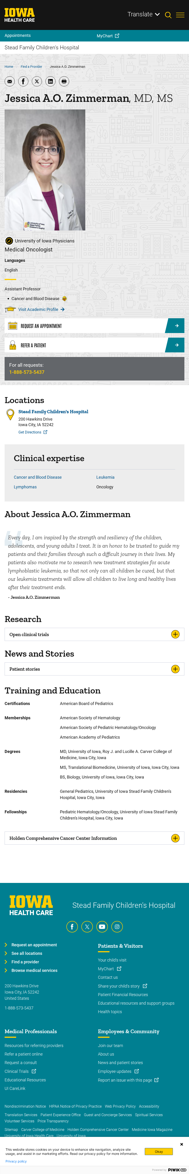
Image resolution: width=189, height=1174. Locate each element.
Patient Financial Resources (123, 994)
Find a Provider (31, 66)
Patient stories (24, 669)
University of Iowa (71, 1136)
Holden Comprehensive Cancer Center (98, 1129)
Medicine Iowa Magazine (152, 1129)
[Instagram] (117, 926)
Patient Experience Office (61, 1115)
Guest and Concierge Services (108, 1115)
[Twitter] (87, 926)
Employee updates (115, 1071)
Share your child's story (119, 986)
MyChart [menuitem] (105, 35)
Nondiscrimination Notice (25, 1106)
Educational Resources (25, 1079)
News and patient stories (120, 1062)
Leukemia (105, 477)
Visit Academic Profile (38, 309)
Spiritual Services (149, 1115)
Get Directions (29, 432)
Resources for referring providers (34, 1045)
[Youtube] (102, 926)
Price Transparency (53, 1121)
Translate (140, 14)
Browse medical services (34, 970)
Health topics (110, 1011)
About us (106, 1054)
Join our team (110, 1045)
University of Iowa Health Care (29, 1136)
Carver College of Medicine (42, 1129)
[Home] (22, 15)
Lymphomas (25, 486)
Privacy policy (16, 1161)
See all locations (27, 953)
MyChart (106, 968)
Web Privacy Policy (120, 1106)
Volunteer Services (19, 1121)
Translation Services (21, 1115)
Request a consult (21, 1062)
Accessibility (149, 1106)
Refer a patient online (24, 1054)
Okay (159, 1151)
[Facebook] (72, 926)
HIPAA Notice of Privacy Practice (75, 1106)
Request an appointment (34, 944)
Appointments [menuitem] (18, 35)
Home (9, 66)
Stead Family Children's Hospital (53, 411)
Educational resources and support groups (136, 1003)
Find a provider (25, 961)
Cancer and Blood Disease (38, 477)
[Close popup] (181, 1144)
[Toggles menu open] (180, 15)
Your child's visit (112, 960)
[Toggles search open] (170, 15)
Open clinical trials (29, 634)
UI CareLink (15, 1088)
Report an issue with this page (125, 1080)
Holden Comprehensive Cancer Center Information (63, 838)
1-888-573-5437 (26, 372)
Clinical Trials (17, 1071)
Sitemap (11, 1129)
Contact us (108, 977)
